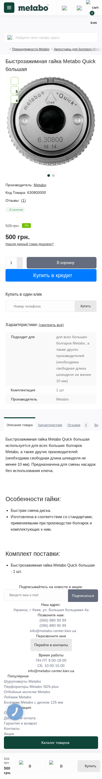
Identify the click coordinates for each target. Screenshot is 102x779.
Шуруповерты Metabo (22, 681)
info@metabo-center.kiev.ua (53, 631)
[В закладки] (28, 766)
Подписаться (83, 596)
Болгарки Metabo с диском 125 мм (33, 702)
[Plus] (20, 260)
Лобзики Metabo (17, 697)
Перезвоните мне (51, 636)
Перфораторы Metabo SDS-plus (31, 686)
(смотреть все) (51, 325)
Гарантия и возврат (20, 723)
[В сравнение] (59, 766)
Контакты (12, 728)
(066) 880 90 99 (52, 620)
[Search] (9, 37)
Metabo (40, 185)
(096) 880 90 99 (52, 625)
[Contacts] (79, 7)
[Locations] (64, 7)
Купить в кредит (52, 275)
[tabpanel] (51, 121)
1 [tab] (48, 175)
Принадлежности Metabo (30, 49)
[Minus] (20, 266)
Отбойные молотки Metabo (27, 692)
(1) (23, 200)
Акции (9, 734)
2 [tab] (53, 175)
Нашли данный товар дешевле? (29, 244)
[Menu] (9, 7)
